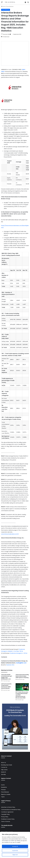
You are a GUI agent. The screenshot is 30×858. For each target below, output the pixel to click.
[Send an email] (10, 34)
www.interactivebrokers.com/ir (10, 534)
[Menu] (2, 3)
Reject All (15, 854)
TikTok (21, 651)
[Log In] (25, 3)
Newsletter (4, 787)
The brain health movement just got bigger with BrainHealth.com (6, 677)
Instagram (4, 651)
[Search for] (28, 3)
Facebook (22, 649)
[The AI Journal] (10, 2)
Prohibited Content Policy (7, 819)
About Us (3, 762)
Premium (3, 789)
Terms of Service (5, 821)
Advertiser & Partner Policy (8, 807)
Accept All (15, 846)
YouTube (16, 651)
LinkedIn (10, 651)
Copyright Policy (5, 814)
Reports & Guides (5, 794)
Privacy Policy (4, 816)
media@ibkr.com (21, 663)
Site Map (3, 774)
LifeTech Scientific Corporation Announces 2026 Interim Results (6, 686)
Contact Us (4, 767)
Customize (15, 850)
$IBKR (23, 69)
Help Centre (4, 769)
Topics (3, 797)
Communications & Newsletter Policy (10, 809)
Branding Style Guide (6, 765)
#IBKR (2, 71)
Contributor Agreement (7, 812)
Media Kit (3, 772)
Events (3, 785)
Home (3, 6)
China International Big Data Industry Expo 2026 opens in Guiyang (22, 676)
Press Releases (5, 792)
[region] (15, 845)
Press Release (9, 6)
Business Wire (6, 34)
